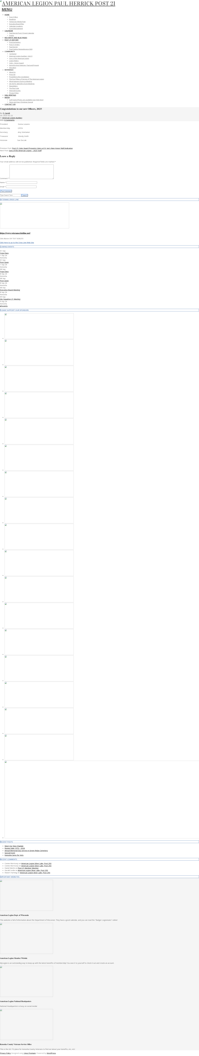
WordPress (51, 1053)
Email (3, 186)
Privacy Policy (5, 1053)
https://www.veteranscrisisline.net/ (15, 233)
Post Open (4, 262)
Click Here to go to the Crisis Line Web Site (17, 242)
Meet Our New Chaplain (14, 846)
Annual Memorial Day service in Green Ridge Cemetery (26, 850)
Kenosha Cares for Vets (14, 855)
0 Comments (9, 120)
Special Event (10, 853)
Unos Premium (30, 1053)
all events (4, 306)
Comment (4, 178)
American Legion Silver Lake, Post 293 (36, 863)
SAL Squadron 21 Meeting (10, 299)
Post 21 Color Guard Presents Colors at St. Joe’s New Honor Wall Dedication (42, 148)
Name (3, 182)
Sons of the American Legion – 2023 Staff (25, 150)
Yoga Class (4, 253)
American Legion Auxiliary (12, 118)
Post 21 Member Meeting (28, 868)
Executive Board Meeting (10, 290)
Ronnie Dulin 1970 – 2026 (15, 848)
